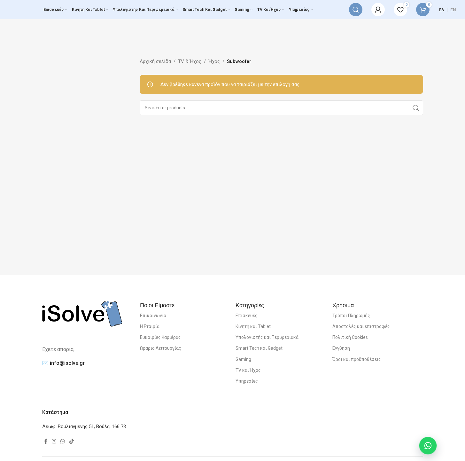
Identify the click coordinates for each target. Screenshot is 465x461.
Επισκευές (247, 315)
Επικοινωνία (153, 315)
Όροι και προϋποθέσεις (356, 359)
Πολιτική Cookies (350, 337)
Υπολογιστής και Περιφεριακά (267, 337)
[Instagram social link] (54, 442)
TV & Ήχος (189, 61)
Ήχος (214, 61)
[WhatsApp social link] (62, 442)
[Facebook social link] (46, 442)
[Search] (356, 9)
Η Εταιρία (149, 326)
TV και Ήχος (248, 370)
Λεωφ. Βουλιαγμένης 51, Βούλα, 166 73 (84, 426)
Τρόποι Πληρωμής (351, 315)
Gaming (243, 359)
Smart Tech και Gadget (259, 348)
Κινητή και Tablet (253, 326)
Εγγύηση (341, 348)
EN (453, 9)
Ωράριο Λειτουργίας (160, 348)
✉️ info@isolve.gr (63, 363)
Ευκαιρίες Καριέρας (160, 337)
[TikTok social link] (71, 442)
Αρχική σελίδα (155, 61)
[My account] (378, 9)
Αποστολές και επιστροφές (361, 326)
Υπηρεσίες (247, 381)
